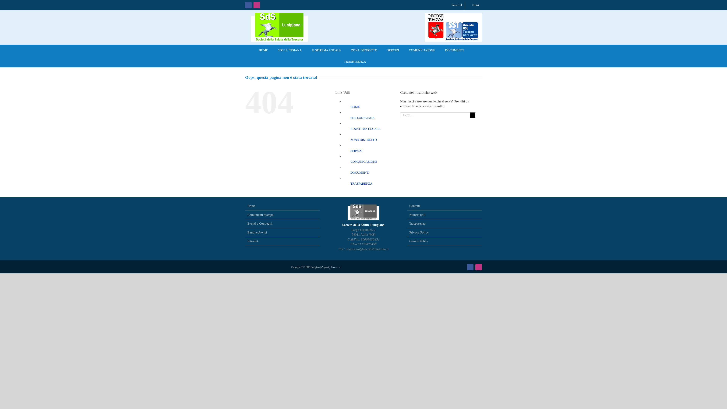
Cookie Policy (418, 241)
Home (251, 206)
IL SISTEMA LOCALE (365, 129)
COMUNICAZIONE (363, 161)
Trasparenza (417, 223)
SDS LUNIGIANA (362, 118)
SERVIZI (356, 151)
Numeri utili (417, 215)
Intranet (252, 241)
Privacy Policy (419, 232)
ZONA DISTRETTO (363, 140)
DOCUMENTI (359, 172)
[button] (377, 61)
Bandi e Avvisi (257, 232)
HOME (355, 107)
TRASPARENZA (361, 183)
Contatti (414, 206)
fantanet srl (336, 267)
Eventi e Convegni (259, 223)
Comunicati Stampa (260, 215)
